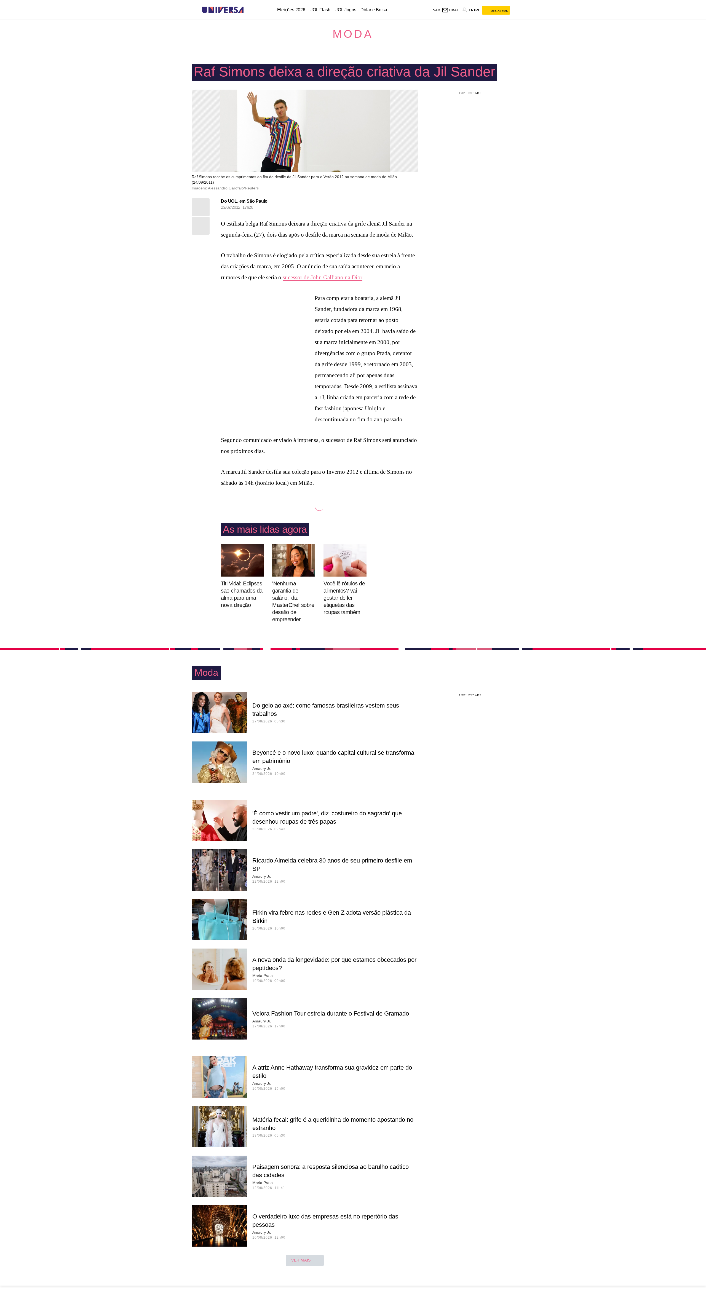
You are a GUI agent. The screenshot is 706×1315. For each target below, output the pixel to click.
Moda (353, 34)
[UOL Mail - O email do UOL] (450, 10)
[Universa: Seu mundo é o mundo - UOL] (223, 10)
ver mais (301, 1260)
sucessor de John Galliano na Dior (322, 277)
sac (436, 10)
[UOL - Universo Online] (248, 10)
